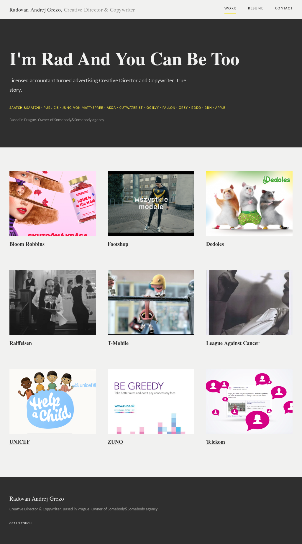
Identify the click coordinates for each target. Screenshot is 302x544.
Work (230, 8)
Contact (284, 8)
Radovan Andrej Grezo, (72, 9)
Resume (255, 8)
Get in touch (20, 523)
